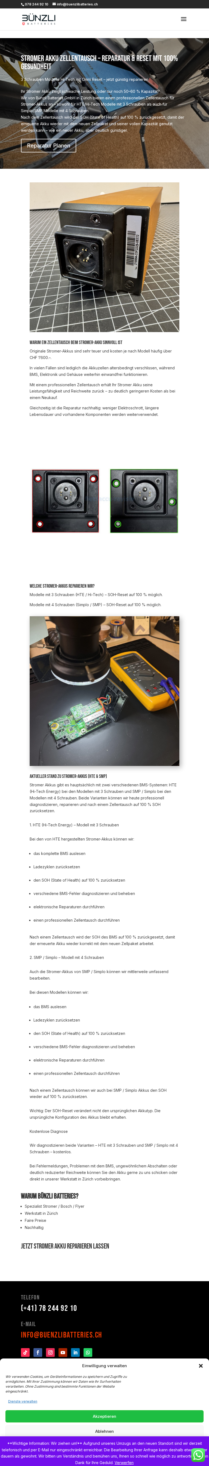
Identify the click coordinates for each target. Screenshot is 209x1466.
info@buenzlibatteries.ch (61, 1335)
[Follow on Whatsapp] (88, 1352)
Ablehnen (104, 1431)
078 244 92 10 (36, 4)
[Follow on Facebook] (37, 1352)
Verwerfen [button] (124, 1462)
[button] (201, 1366)
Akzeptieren (104, 1416)
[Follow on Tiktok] (25, 1352)
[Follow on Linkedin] (75, 1352)
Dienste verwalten (22, 1401)
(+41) (49, 1308)
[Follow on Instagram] (50, 1352)
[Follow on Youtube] (63, 1352)
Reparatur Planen (48, 145)
